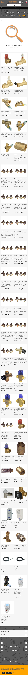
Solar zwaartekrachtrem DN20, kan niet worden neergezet (20, 156)
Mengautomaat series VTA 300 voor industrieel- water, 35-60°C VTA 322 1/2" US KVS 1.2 (20, 309)
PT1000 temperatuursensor (19, 567)
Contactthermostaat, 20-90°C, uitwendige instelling (6, 524)
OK (3, 672)
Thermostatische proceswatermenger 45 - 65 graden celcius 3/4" (7, 410)
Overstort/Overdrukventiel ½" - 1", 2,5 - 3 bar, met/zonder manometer (20, 434)
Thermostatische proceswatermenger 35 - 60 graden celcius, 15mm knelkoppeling (20, 360)
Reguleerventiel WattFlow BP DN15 (19, 68)
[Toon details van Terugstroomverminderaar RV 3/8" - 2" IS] (20, 470)
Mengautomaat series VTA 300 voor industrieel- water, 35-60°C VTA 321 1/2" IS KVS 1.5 (7, 284)
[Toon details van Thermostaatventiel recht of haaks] (7, 493)
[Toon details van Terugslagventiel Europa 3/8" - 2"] (20, 448)
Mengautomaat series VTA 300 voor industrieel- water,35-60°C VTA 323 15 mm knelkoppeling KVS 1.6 (7, 361)
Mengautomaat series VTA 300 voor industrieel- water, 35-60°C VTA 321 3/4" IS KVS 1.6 (20, 284)
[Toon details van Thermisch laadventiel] (20, 493)
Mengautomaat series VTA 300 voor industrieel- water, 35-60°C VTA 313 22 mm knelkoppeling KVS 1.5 (20, 258)
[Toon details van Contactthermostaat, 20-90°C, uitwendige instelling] (7, 514)
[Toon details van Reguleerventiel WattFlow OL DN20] (7, 146)
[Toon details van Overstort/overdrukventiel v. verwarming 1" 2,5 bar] (7, 59)
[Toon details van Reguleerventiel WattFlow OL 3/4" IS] (7, 125)
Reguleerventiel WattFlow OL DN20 (6, 155)
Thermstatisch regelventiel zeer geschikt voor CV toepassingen (5, 434)
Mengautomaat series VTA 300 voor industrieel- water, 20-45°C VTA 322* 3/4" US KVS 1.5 (7, 207)
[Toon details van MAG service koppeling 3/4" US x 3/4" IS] (20, 537)
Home (4, 15)
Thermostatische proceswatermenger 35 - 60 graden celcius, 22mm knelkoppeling (7, 386)
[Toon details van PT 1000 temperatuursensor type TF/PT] (7, 558)
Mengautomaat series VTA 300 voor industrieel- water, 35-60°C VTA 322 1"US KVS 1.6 (7, 309)
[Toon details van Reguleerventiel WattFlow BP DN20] (7, 82)
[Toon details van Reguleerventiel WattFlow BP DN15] (20, 59)
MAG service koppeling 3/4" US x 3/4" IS (20, 546)
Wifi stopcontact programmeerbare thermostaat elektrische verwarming (6, 617)
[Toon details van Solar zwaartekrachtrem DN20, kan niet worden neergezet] (20, 146)
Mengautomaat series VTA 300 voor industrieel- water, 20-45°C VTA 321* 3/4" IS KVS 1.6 (7, 181)
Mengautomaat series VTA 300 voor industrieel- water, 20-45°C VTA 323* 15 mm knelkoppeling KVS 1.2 (20, 207)
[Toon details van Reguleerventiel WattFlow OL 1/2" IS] (20, 103)
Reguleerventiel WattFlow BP (5, 590)
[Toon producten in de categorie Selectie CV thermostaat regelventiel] (14, 33)
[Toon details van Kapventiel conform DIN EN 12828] (7, 537)
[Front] (20, 581)
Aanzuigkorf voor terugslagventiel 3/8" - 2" (7, 479)
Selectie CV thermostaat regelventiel (14, 46)
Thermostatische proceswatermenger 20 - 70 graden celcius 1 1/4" (20, 410)
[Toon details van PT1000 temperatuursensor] (20, 558)
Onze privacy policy (16, 672)
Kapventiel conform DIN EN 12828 (6, 546)
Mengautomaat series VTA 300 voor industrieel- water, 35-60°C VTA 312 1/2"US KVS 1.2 (20, 233)
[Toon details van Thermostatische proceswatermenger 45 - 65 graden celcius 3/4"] (7, 400)
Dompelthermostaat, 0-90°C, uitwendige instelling (20, 524)
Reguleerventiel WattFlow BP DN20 (6, 91)
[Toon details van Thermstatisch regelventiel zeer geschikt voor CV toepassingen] (7, 424)
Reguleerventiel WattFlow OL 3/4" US (20, 134)
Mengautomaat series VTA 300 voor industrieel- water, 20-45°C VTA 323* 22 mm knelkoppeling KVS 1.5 (7, 233)
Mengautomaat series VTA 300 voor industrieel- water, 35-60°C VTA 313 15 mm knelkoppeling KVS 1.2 (7, 258)
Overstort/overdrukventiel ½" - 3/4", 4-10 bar (7, 457)
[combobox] (19, 8)
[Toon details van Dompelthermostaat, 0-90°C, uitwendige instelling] (20, 514)
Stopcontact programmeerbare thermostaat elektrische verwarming (19, 592)
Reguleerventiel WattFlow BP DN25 (19, 91)
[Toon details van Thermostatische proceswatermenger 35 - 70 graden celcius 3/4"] (20, 376)
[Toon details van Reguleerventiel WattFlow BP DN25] (20, 82)
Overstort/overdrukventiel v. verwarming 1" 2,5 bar (7, 69)
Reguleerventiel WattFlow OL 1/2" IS (19, 112)
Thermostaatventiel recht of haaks (6, 501)
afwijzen (9, 672)
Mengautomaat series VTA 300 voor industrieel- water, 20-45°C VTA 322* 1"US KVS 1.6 (20, 181)
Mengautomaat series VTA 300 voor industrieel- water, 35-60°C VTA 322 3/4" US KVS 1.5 (7, 335)
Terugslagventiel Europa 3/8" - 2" (19, 457)
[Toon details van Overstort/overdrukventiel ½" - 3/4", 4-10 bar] (7, 448)
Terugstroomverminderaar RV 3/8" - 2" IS (20, 478)
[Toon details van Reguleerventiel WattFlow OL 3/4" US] (20, 125)
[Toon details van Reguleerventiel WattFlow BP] (7, 581)
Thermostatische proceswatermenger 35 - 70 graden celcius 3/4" (20, 386)
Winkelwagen (26, 2)
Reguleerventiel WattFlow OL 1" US (6, 112)
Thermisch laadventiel (20, 501)
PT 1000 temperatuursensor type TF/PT (6, 568)
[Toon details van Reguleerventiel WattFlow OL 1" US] (7, 103)
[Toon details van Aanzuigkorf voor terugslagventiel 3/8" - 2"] (7, 470)
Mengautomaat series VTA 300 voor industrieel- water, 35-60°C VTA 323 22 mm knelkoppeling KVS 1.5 (20, 335)
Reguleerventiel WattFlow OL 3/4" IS (6, 134)
